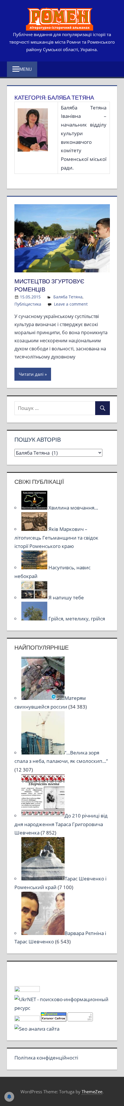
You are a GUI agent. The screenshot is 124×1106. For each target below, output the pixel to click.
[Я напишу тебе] (34, 597)
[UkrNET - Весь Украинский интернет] (62, 1008)
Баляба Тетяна (67, 297)
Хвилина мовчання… (73, 507)
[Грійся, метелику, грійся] (34, 618)
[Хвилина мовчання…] (34, 507)
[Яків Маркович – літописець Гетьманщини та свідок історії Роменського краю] (34, 529)
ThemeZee (92, 1091)
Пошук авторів (37, 439)
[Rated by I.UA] (27, 990)
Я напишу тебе (66, 597)
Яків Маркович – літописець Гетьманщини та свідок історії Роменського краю (56, 538)
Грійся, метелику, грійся (76, 618)
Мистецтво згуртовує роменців (49, 285)
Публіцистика (27, 304)
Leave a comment (71, 304)
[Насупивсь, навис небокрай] (34, 567)
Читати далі (31, 374)
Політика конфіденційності (46, 1057)
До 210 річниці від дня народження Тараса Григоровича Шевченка (61, 824)
